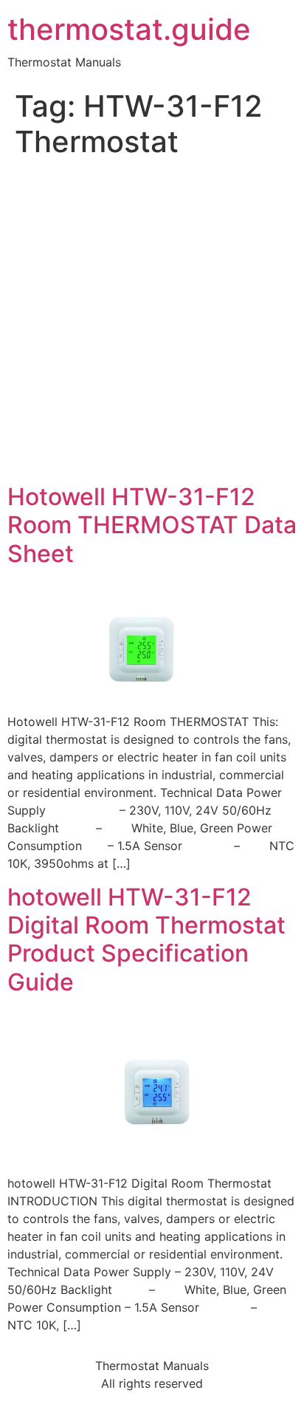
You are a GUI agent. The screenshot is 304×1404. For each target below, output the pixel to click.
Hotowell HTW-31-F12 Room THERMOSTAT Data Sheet (152, 525)
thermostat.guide (129, 29)
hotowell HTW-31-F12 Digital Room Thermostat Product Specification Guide (146, 939)
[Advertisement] (152, 323)
